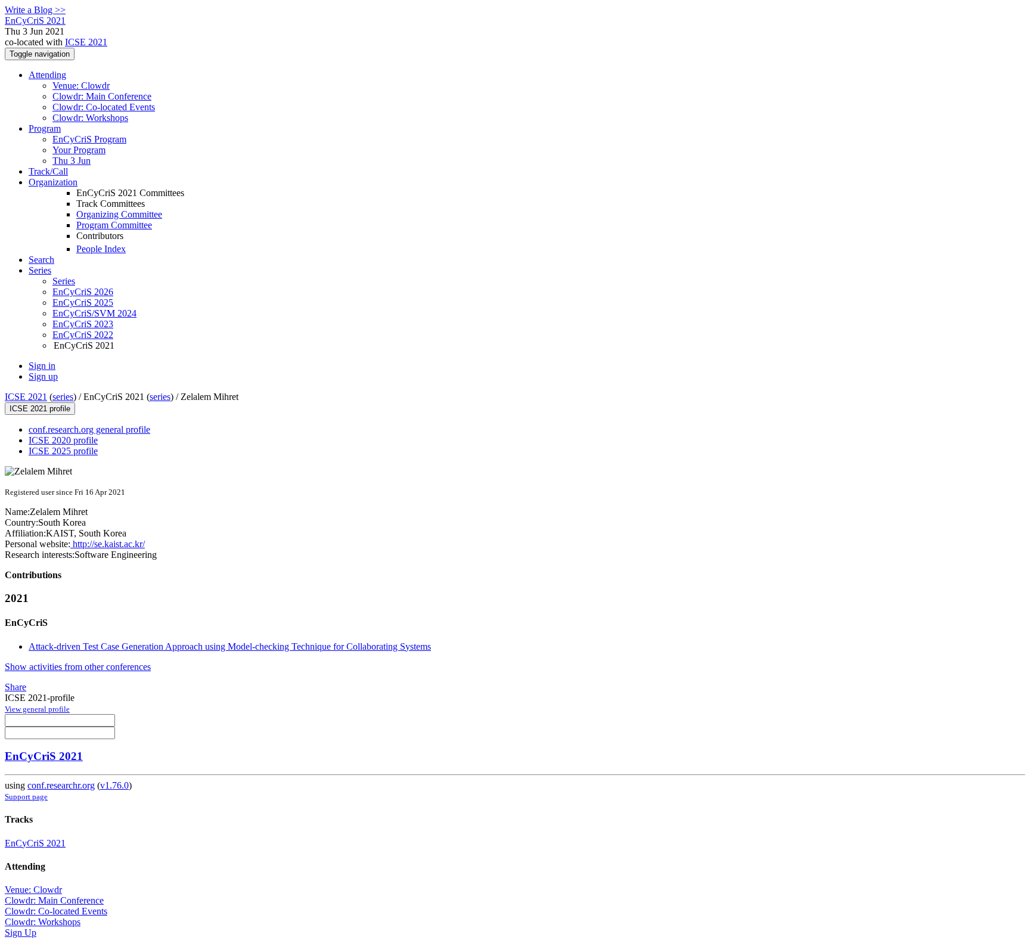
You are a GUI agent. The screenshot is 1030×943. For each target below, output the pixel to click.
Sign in (42, 366)
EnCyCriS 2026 (82, 292)
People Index (101, 249)
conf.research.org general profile (89, 429)
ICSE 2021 (86, 42)
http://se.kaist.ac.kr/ (107, 544)
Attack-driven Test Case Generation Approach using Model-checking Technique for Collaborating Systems (230, 646)
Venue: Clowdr (81, 85)
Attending (47, 75)
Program (45, 128)
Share (15, 687)
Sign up (43, 376)
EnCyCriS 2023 (82, 324)
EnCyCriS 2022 (82, 335)
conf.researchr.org (61, 785)
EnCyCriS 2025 (82, 302)
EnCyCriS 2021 (44, 756)
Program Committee (114, 225)
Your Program (79, 150)
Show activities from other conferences (78, 667)
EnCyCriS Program (89, 139)
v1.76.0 (114, 785)
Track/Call (48, 171)
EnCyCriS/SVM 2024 (94, 313)
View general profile (37, 709)
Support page (26, 796)
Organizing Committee (119, 214)
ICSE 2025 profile (63, 451)
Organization (53, 182)
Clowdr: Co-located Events (103, 107)
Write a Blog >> (35, 10)
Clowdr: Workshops (90, 118)
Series (63, 281)
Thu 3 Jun (71, 161)
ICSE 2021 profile (40, 408)
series (62, 397)
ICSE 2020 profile (63, 440)
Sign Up (20, 933)
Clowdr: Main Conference (101, 96)
